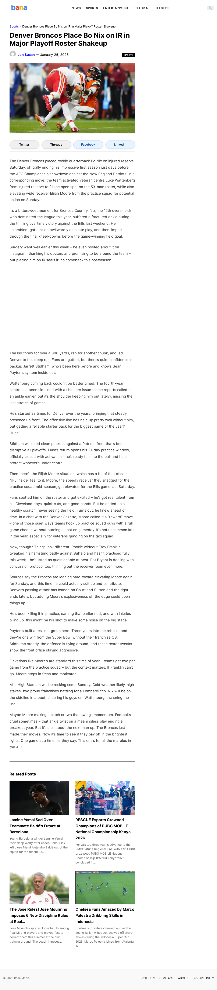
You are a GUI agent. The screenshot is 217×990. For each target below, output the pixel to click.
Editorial (141, 8)
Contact (166, 978)
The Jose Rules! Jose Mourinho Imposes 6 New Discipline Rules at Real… (39, 915)
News (76, 8)
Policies (148, 978)
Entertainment (115, 8)
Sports (92, 8)
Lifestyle (162, 8)
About (183, 978)
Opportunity (203, 978)
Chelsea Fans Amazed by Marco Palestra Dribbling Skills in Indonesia (104, 915)
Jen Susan (26, 54)
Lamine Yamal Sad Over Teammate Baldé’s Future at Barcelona (35, 826)
